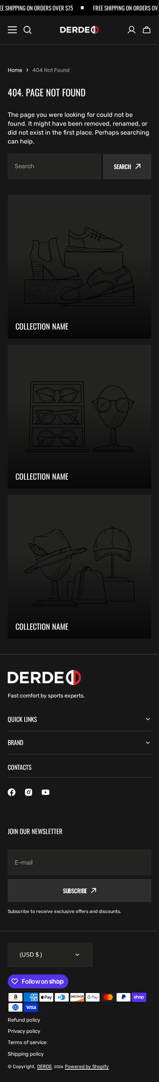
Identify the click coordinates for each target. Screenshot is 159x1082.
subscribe (72, 890)
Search (122, 166)
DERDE (44, 1066)
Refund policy (24, 1020)
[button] (146, 29)
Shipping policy (26, 1054)
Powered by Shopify (87, 1066)
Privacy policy (24, 1031)
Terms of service (27, 1042)
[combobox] (54, 166)
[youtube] (45, 792)
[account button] (131, 29)
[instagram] (28, 792)
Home (15, 70)
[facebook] (11, 792)
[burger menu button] (12, 29)
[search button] (27, 29)
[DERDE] (79, 30)
